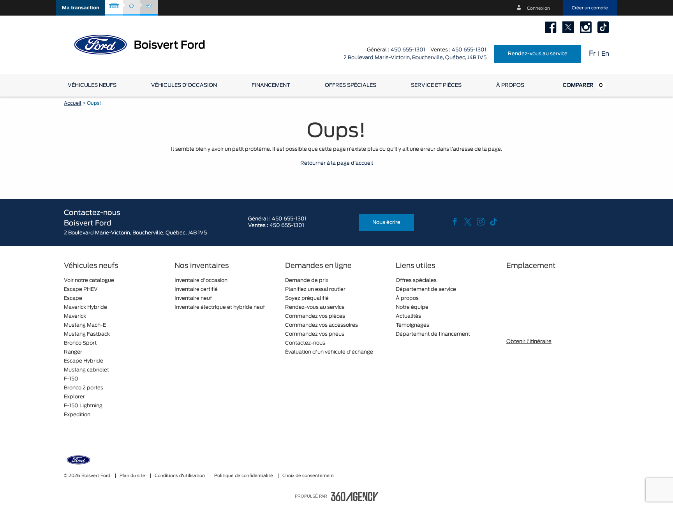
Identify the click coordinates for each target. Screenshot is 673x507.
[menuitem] (92, 85)
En (605, 53)
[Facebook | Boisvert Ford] (551, 27)
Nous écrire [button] (386, 222)
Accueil (72, 103)
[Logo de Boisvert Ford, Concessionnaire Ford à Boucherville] (145, 44)
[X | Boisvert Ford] (568, 27)
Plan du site (133, 476)
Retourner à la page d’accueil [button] (336, 163)
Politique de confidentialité (244, 476)
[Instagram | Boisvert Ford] (586, 27)
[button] (80, 8)
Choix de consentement (308, 476)
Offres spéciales (350, 85)
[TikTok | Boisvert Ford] (603, 27)
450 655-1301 (408, 50)
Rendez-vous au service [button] (537, 53)
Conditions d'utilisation (180, 476)
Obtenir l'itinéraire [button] (528, 341)
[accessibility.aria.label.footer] (355, 496)
